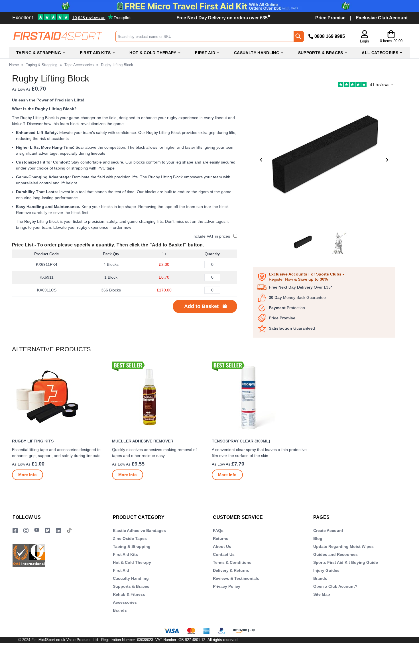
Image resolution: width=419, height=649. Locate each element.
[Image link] (47, 531)
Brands (120, 610)
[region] (59, 398)
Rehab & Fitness (129, 594)
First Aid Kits (125, 554)
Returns (220, 538)
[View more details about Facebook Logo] (15, 531)
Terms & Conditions (232, 562)
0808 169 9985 (329, 36)
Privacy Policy (226, 586)
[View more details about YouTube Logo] (36, 531)
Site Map (321, 594)
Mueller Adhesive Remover (142, 441)
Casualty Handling (131, 578)
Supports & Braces (131, 586)
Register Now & (298, 279)
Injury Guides (326, 570)
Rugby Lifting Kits (33, 441)
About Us (222, 546)
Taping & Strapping (41, 65)
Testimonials (52, 15)
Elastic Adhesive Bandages (139, 530)
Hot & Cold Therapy (132, 562)
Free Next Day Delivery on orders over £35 (223, 17)
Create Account (328, 530)
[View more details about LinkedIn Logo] (58, 531)
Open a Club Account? (335, 586)
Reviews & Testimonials (236, 578)
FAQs (218, 530)
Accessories (125, 602)
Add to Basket (201, 306)
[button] (364, 37)
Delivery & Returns (231, 570)
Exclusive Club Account (382, 17)
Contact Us (224, 554)
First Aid (121, 570)
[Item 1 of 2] (324, 160)
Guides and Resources (335, 554)
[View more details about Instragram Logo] (26, 531)
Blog (317, 538)
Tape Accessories (79, 65)
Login (364, 41)
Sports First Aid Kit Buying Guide (345, 562)
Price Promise (330, 17)
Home (14, 65)
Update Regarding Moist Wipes (343, 546)
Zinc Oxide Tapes (130, 538)
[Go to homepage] (62, 36)
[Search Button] (298, 36)
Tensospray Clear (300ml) (241, 441)
